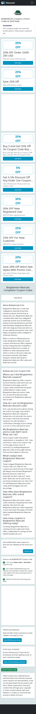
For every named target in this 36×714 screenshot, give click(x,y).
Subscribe (28, 551)
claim (24, 690)
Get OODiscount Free (12, 640)
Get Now (18, 63)
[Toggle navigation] (32, 3)
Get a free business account (14, 662)
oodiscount (8, 3)
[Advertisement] (18, 112)
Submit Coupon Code (9, 670)
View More (18, 298)
